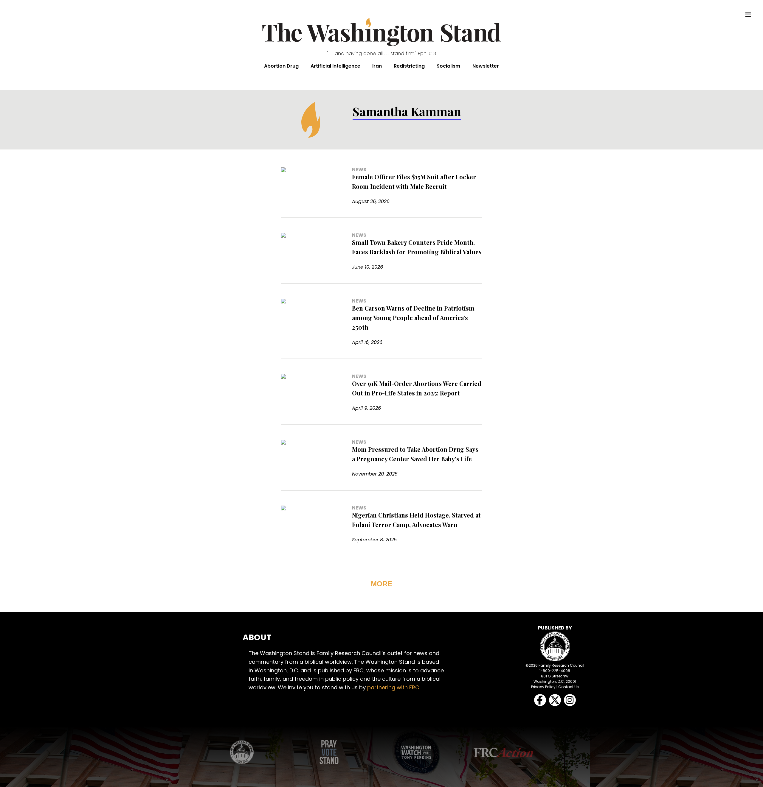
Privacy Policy (543, 686)
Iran (377, 66)
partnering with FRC (393, 687)
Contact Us (568, 686)
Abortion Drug (281, 66)
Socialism (448, 66)
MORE (381, 584)
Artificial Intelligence (335, 66)
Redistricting (409, 66)
